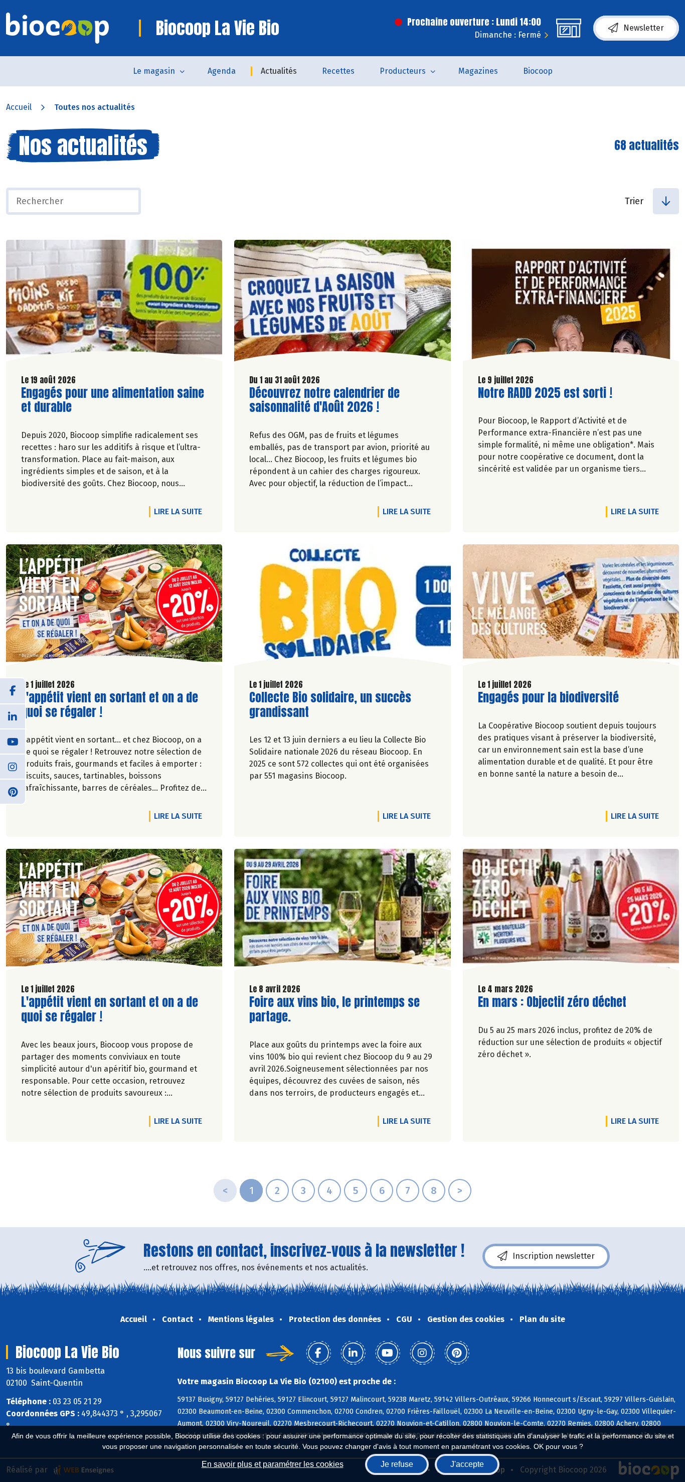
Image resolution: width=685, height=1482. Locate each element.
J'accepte (467, 1464)
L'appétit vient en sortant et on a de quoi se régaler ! (109, 704)
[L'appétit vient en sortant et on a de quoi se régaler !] (114, 607)
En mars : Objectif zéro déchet (552, 1002)
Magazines (478, 71)
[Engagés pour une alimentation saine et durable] (114, 303)
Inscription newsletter (553, 1256)
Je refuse (397, 1464)
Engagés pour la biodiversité (548, 697)
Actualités (279, 71)
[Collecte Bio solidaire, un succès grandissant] (342, 607)
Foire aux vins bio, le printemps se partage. (334, 1009)
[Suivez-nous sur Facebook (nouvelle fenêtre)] (12, 690)
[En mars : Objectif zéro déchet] (571, 912)
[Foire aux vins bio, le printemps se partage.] (342, 912)
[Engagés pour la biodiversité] (571, 607)
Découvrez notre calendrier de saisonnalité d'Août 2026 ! (324, 400)
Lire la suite (180, 511)
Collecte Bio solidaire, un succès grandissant (330, 704)
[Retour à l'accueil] (57, 28)
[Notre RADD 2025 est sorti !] (571, 303)
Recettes (338, 71)
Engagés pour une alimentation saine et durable (112, 400)
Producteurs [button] (403, 71)
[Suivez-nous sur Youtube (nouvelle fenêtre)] (12, 741)
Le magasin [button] (154, 71)
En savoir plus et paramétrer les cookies (273, 1464)
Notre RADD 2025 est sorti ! (545, 393)
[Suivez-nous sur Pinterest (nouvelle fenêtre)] (12, 791)
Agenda (222, 71)
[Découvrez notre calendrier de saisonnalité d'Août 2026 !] (342, 303)
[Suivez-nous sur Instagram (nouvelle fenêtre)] (12, 766)
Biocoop (538, 71)
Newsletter (643, 28)
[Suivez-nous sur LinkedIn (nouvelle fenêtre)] (12, 715)
